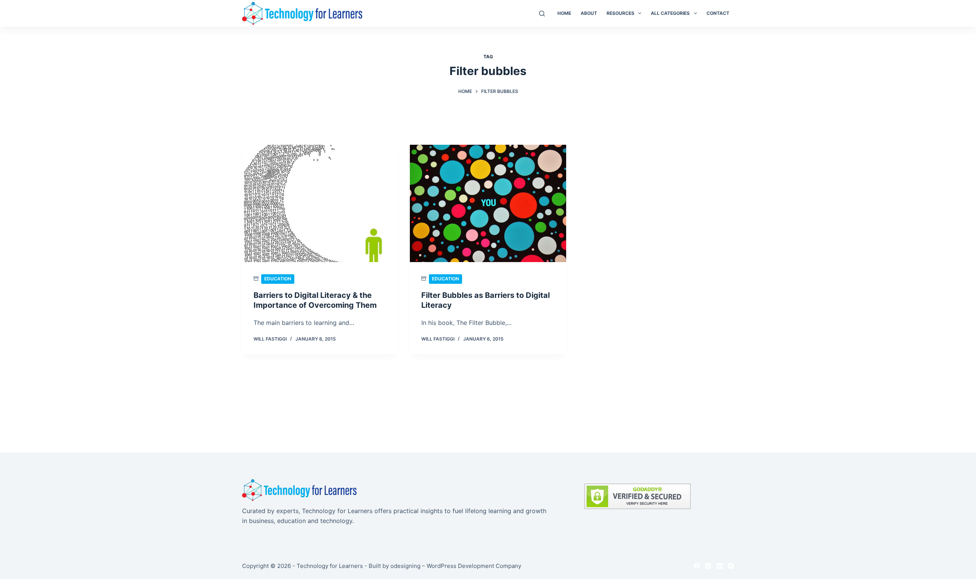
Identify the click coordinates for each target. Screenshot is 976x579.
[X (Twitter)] (708, 566)
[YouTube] (731, 566)
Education (277, 279)
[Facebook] (697, 566)
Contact (717, 13)
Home (564, 13)
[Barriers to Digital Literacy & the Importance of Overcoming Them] (320, 203)
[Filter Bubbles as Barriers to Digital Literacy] (488, 203)
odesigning (405, 565)
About (589, 13)
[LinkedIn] (719, 566)
